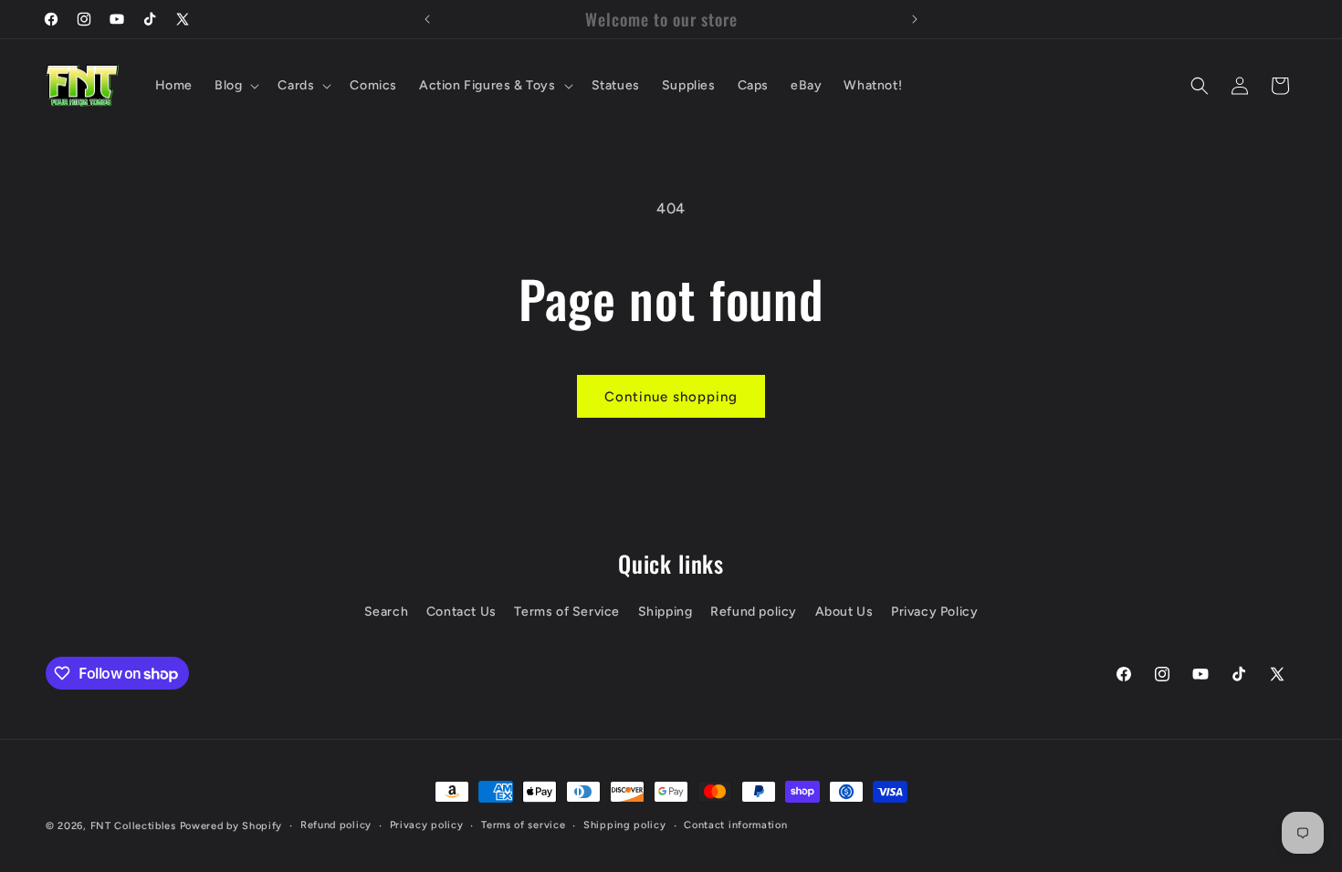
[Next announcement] (915, 19)
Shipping (665, 611)
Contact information (735, 825)
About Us (844, 611)
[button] (235, 86)
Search (386, 611)
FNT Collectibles (133, 826)
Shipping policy (624, 825)
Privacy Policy (934, 611)
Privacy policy (427, 825)
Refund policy (753, 611)
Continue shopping (671, 397)
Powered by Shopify (231, 826)
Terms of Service (567, 611)
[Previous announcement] (427, 19)
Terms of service (523, 825)
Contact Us (461, 611)
